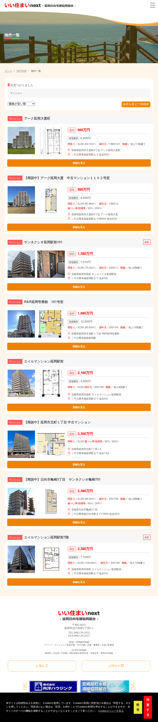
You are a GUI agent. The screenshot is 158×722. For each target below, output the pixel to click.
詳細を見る (79, 163)
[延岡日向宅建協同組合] (40, 5)
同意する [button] (147, 707)
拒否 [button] (137, 707)
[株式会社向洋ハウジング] (53, 686)
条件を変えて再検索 (136, 104)
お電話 (40, 665)
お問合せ (114, 665)
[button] (25, 686)
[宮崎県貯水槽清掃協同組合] (104, 686)
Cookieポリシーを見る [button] (111, 710)
